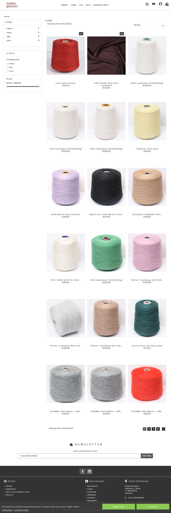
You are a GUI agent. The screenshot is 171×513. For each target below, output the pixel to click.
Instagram (89, 471)
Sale (81, 5)
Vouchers (91, 498)
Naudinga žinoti (101, 5)
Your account (96, 481)
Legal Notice (11, 489)
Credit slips (91, 492)
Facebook (82, 471)
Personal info (92, 486)
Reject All (118, 506)
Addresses (91, 495)
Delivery (9, 486)
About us (9, 495)
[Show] (62, 85)
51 (158, 429)
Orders (90, 489)
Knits (88, 5)
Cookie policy (7, 510)
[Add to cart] (56, 85)
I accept (152, 506)
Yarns (73, 5)
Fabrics (64, 5)
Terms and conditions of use (17, 492)
